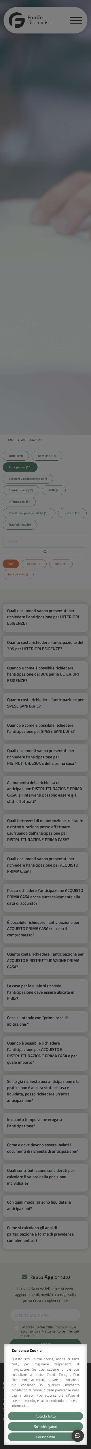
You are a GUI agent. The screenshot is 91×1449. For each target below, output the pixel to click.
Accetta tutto (46, 1416)
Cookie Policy (58, 1374)
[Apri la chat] (78, 1436)
